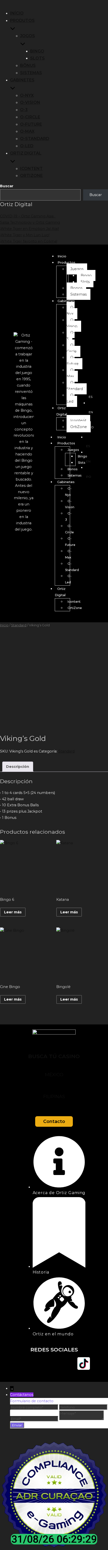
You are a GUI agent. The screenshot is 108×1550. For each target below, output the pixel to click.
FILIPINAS (54, 1096)
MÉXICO (54, 1074)
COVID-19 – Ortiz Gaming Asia (28, 216)
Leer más (13, 912)
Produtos (22, 20)
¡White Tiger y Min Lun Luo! (24, 235)
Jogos (27, 35)
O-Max (27, 131)
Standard (18, 625)
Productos (66, 262)
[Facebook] (24, 1363)
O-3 (24, 109)
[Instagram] (39, 1363)
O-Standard (34, 138)
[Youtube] (54, 1363)
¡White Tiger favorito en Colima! (28, 241)
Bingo (37, 51)
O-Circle (30, 117)
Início (17, 13)
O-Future (31, 124)
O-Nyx (27, 95)
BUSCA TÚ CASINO (54, 1056)
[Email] (34, 1419)
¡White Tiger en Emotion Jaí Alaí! (29, 228)
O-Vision (30, 102)
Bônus (28, 65)
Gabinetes (22, 80)
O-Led (26, 146)
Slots (37, 58)
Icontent (31, 168)
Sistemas (31, 72)
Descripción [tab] (17, 766)
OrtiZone (31, 175)
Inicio (62, 256)
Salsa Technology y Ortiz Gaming (30, 222)
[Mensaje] (81, 1419)
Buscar (6, 186)
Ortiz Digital (25, 153)
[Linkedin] (69, 1363)
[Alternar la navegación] (2, 4)
